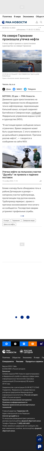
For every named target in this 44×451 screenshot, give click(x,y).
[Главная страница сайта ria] (14, 22)
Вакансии (6, 371)
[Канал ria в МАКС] (6, 343)
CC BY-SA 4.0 (6, 74)
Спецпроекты (8, 361)
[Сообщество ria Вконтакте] (24, 343)
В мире (6, 220)
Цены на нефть (9, 224)
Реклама (19, 361)
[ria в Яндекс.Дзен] (15, 343)
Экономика (27, 357)
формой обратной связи (31, 421)
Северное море (28, 220)
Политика (6, 357)
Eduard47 (15, 74)
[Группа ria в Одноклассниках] (32, 343)
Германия (16, 220)
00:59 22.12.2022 (8, 28)
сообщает (36, 112)
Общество (16, 357)
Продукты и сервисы (34, 361)
